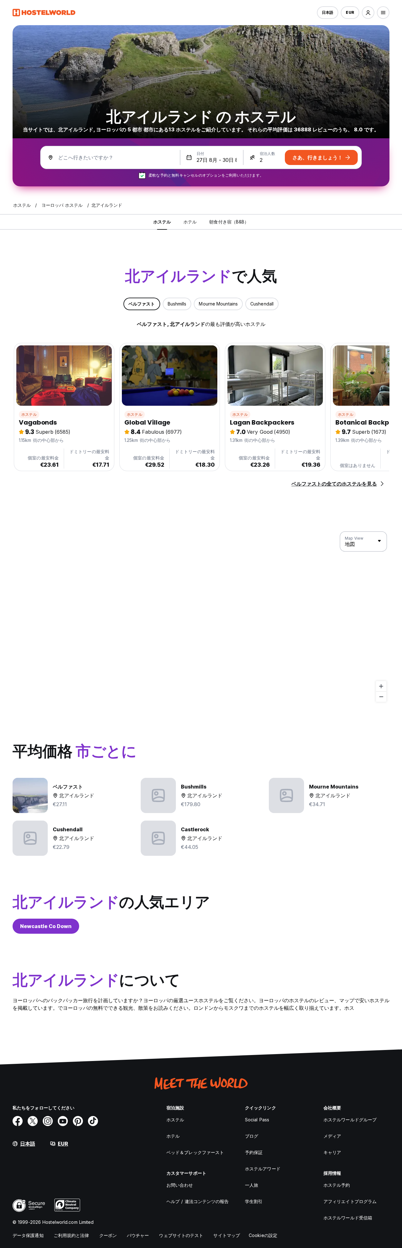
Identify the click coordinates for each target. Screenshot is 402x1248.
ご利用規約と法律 (71, 1235)
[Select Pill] (368, 12)
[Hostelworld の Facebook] (18, 1121)
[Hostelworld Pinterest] (78, 1121)
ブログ (251, 1136)
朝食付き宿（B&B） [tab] (229, 221)
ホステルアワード (262, 1168)
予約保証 (254, 1152)
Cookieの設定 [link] (263, 1235)
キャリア (332, 1152)
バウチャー (138, 1235)
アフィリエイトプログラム (350, 1201)
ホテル (173, 1136)
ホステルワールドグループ (350, 1119)
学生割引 (254, 1201)
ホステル (29, 414)
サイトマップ (226, 1235)
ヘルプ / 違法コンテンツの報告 (197, 1201)
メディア (332, 1136)
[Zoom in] (381, 686)
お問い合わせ (179, 1185)
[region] (201, 617)
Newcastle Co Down (46, 926)
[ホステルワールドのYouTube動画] (63, 1121)
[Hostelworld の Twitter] (33, 1121)
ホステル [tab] (162, 221)
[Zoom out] (381, 696)
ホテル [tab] (190, 221)
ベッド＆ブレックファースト (195, 1152)
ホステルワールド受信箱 (347, 1217)
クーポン (108, 1235)
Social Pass (257, 1119)
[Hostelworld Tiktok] (93, 1121)
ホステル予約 (336, 1185)
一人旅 (251, 1185)
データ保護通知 (28, 1235)
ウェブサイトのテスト (181, 1235)
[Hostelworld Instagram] (48, 1121)
